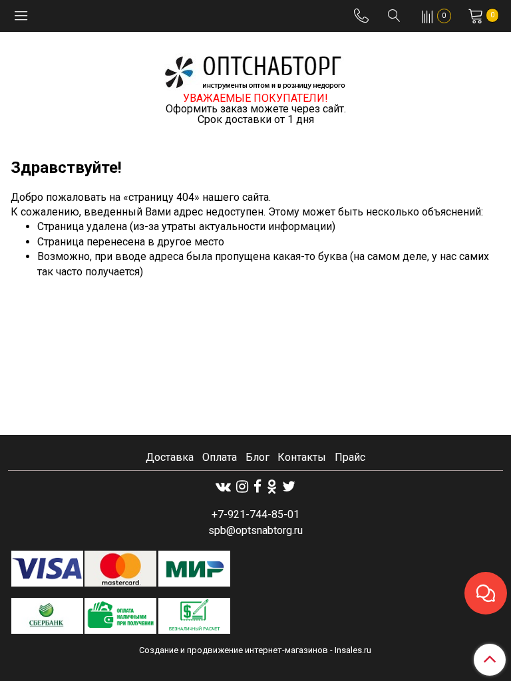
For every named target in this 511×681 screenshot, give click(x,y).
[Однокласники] (272, 486)
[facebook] (257, 486)
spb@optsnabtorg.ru (255, 530)
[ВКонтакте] (223, 486)
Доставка (170, 457)
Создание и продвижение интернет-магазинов (233, 650)
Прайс (350, 457)
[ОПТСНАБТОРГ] (255, 70)
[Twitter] (288, 486)
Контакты (301, 457)
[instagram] (242, 486)
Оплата (219, 457)
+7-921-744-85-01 (255, 514)
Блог (257, 457)
